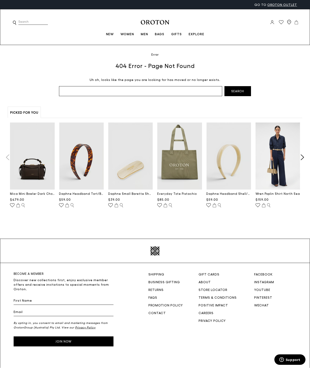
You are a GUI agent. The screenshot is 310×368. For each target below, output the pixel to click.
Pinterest (263, 297)
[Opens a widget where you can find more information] (289, 360)
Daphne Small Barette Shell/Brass (130, 193)
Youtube (262, 289)
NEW (110, 34)
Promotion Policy (165, 305)
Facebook (263, 274)
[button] (14, 23)
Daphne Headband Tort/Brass (81, 193)
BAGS (159, 34)
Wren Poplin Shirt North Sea (278, 193)
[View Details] (23, 205)
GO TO (275, 4)
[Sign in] (272, 22)
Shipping (156, 274)
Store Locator (213, 289)
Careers (206, 313)
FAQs (152, 297)
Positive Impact (213, 305)
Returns (156, 289)
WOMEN (127, 34)
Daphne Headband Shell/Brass (228, 193)
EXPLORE (196, 34)
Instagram (264, 282)
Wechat (261, 305)
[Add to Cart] (18, 205)
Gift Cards (209, 274)
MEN (144, 34)
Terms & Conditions (218, 297)
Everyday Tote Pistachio (177, 193)
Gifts (176, 34)
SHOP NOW (48, 4)
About (205, 282)
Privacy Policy (212, 320)
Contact (157, 313)
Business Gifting (164, 282)
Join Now (63, 341)
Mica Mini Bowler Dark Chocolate (32, 193)
